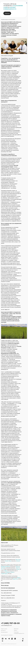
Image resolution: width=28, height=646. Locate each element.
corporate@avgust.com (6, 625)
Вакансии (16, 628)
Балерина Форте (5, 566)
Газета (15, 630)
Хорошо (7, 13)
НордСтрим (4, 573)
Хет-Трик (18, 559)
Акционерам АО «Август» (7, 635)
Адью (5, 570)
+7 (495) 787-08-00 (10, 623)
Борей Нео (15, 579)
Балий (18, 577)
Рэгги (18, 569)
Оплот (18, 561)
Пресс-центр (4, 628)
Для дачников (4, 632)
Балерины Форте (9, 572)
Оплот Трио (8, 561)
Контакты (3, 630)
